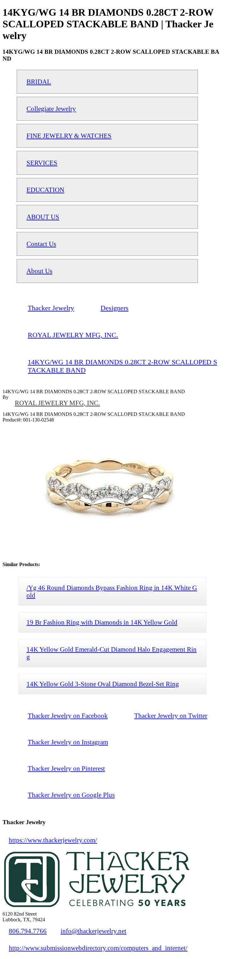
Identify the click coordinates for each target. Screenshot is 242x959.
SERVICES (41, 162)
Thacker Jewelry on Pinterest (66, 768)
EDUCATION (45, 189)
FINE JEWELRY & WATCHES (69, 135)
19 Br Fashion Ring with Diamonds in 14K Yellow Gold (101, 622)
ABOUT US (42, 216)
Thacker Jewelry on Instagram (68, 742)
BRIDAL (38, 81)
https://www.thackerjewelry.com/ (53, 840)
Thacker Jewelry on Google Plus (71, 794)
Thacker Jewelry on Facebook (68, 715)
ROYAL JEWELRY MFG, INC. (57, 402)
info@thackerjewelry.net (93, 930)
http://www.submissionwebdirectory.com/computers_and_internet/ (98, 947)
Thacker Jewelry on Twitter (170, 715)
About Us (39, 270)
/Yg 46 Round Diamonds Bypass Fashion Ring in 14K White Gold (111, 591)
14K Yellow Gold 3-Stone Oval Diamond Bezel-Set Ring (102, 683)
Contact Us (41, 243)
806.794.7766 (28, 930)
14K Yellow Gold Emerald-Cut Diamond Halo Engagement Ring (111, 653)
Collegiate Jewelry (51, 108)
